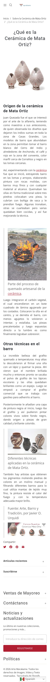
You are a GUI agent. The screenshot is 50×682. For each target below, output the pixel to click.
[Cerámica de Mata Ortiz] (27, 535)
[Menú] (5, 5)
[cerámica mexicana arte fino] (27, 453)
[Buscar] (10, 5)
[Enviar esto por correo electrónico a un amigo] (23, 547)
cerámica (41, 170)
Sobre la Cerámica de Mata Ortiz (29, 18)
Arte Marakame (19, 669)
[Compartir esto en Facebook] (11, 547)
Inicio (6, 18)
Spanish (29, 679)
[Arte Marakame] (25, 5)
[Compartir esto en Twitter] (5, 547)
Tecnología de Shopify (28, 675)
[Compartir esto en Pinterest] (17, 547)
